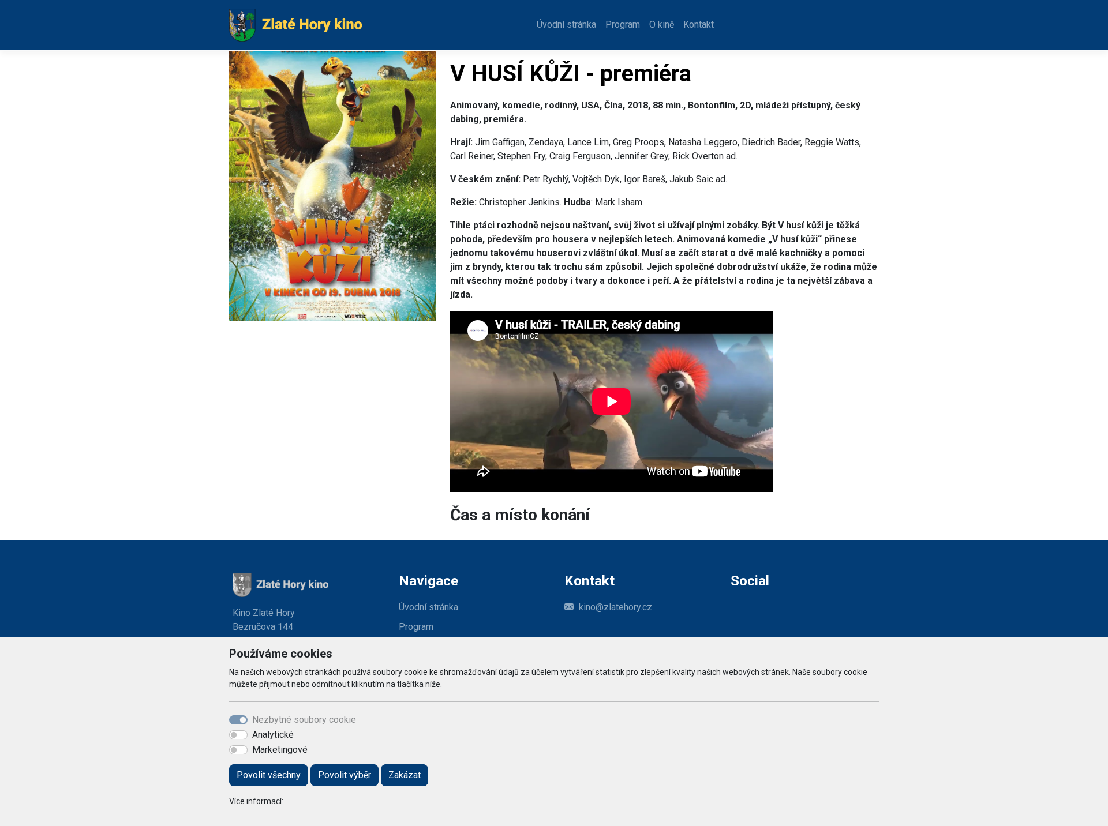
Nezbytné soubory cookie (304, 719)
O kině (661, 24)
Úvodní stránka (566, 24)
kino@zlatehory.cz (615, 607)
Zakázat (404, 774)
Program (622, 24)
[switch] (238, 734)
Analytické (273, 734)
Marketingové (280, 749)
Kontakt (698, 24)
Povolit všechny (269, 774)
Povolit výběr (344, 774)
